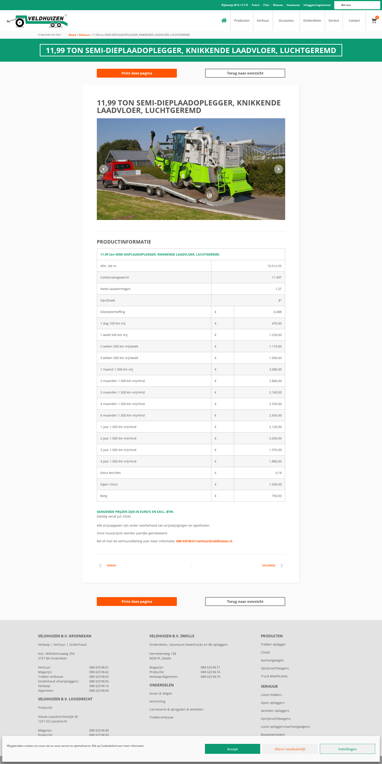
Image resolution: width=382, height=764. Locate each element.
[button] (103, 169)
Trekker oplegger (273, 644)
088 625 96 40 (99, 730)
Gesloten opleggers (275, 711)
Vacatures (293, 5)
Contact (354, 20)
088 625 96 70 (210, 676)
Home (72, 35)
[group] (191, 169)
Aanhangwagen (272, 660)
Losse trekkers (271, 695)
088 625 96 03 (99, 676)
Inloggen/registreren (317, 5)
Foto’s (256, 5)
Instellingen (347, 749)
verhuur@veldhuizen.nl (214, 541)
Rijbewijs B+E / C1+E (235, 5)
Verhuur (263, 20)
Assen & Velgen (160, 693)
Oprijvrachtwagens (275, 668)
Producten (242, 20)
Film (266, 5)
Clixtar (265, 652)
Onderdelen (312, 20)
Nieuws (278, 5)
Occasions (286, 20)
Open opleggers (273, 703)
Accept (232, 749)
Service (334, 20)
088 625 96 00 (99, 690)
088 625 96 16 (99, 686)
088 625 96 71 (210, 667)
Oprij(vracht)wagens (276, 718)
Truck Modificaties (274, 676)
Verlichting (157, 701)
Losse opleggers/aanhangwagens (285, 726)
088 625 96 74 (210, 672)
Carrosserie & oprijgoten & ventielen (176, 709)
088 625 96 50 (99, 735)
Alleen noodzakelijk (290, 749)
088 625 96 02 (99, 672)
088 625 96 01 (186, 541)
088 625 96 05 (99, 681)
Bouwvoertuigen (273, 734)
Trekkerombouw (161, 717)
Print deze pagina (137, 73)
